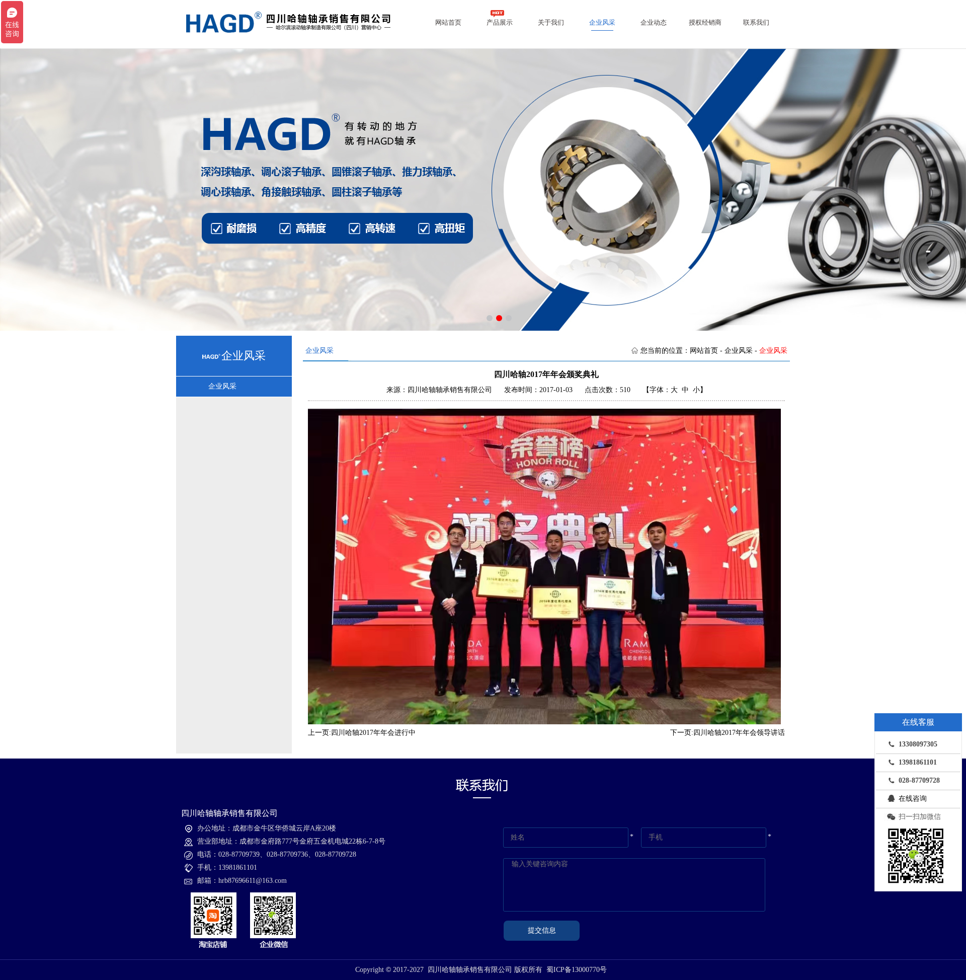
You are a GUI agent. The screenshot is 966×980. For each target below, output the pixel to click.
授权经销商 (705, 22)
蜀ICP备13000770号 (576, 969)
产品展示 (500, 22)
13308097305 (918, 744)
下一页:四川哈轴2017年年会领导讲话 (727, 732)
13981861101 (918, 762)
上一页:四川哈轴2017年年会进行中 (362, 732)
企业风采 (602, 22)
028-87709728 (919, 780)
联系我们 (756, 22)
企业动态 (653, 22)
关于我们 (551, 22)
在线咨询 (913, 798)
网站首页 (448, 22)
